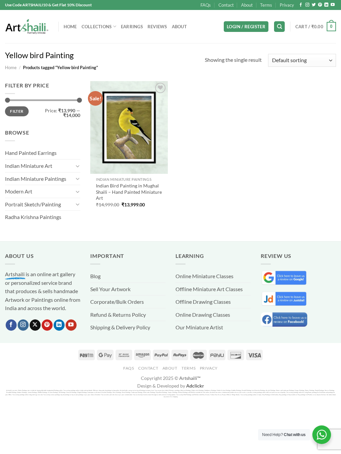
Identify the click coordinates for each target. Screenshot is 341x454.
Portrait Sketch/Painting (33, 204)
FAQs (205, 5)
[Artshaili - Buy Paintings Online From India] (26, 26)
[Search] (279, 26)
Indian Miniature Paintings (35, 178)
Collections (97, 26)
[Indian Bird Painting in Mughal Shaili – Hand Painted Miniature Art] (129, 127)
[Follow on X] (35, 325)
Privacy (287, 5)
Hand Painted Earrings (31, 153)
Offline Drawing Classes (203, 301)
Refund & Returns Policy (118, 314)
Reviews (157, 26)
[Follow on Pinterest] (320, 5)
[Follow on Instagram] (307, 5)
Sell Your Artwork (110, 289)
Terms (266, 5)
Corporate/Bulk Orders (117, 301)
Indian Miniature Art (28, 166)
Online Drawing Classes (202, 314)
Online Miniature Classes (204, 276)
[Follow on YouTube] (333, 5)
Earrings (132, 26)
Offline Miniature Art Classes (209, 289)
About (247, 5)
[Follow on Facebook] (301, 5)
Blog (95, 276)
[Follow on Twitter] (314, 5)
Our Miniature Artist (199, 327)
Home (70, 26)
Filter (16, 111)
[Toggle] (77, 166)
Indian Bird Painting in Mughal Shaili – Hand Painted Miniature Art (129, 192)
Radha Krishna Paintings (33, 217)
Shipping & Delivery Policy (120, 327)
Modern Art (18, 191)
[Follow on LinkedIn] (326, 5)
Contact (226, 5)
